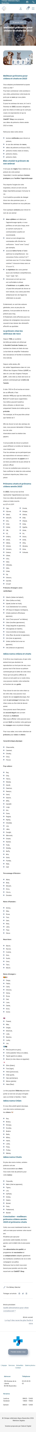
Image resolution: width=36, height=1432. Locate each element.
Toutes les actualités (18, 16)
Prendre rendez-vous (18, 1352)
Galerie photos (30, 1365)
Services (11, 1365)
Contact (18, 1368)
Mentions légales (19, 1420)
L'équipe (4, 1365)
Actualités (19, 1365)
